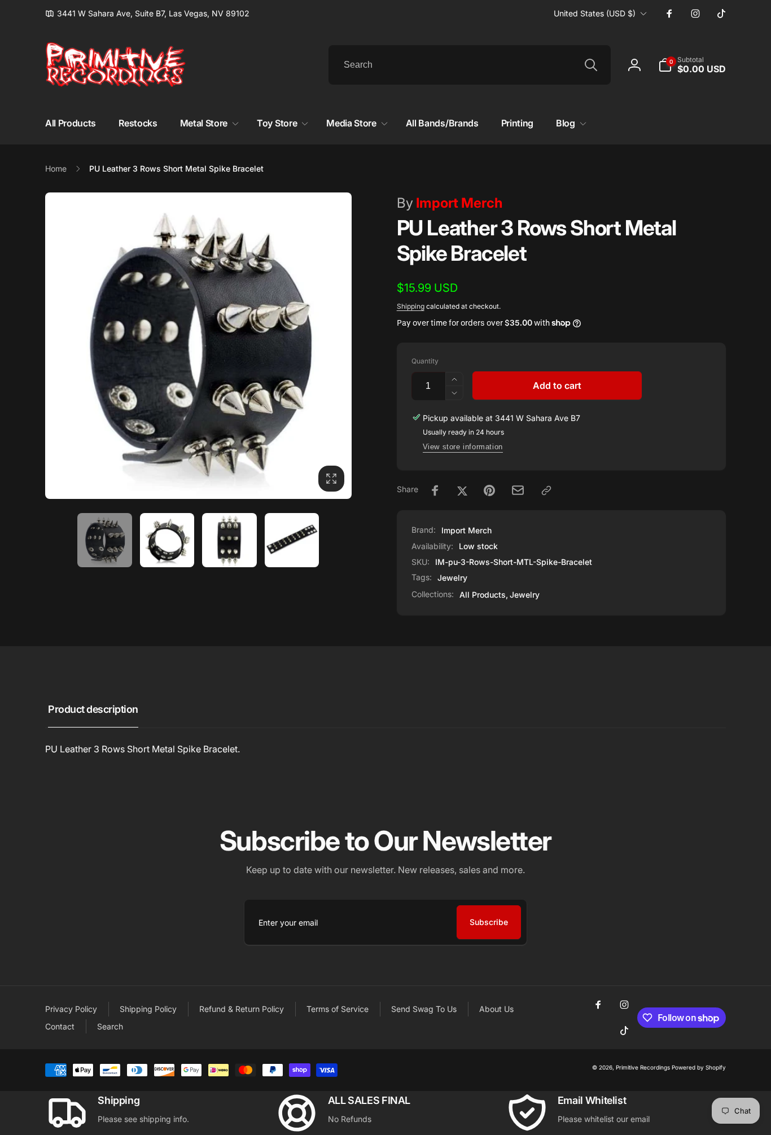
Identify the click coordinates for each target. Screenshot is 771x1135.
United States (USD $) (595, 13)
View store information (463, 446)
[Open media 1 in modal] (198, 345)
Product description (93, 709)
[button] (692, 64)
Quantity (425, 361)
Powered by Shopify (699, 1067)
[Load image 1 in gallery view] (104, 540)
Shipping (410, 306)
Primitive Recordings (643, 1067)
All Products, (483, 594)
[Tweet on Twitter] (462, 490)
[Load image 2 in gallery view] (167, 540)
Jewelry (452, 577)
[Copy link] (546, 490)
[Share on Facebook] (435, 490)
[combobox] (469, 65)
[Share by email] (518, 490)
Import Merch (449, 203)
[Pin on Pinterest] (489, 490)
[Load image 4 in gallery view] (292, 540)
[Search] (591, 65)
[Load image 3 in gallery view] (229, 540)
